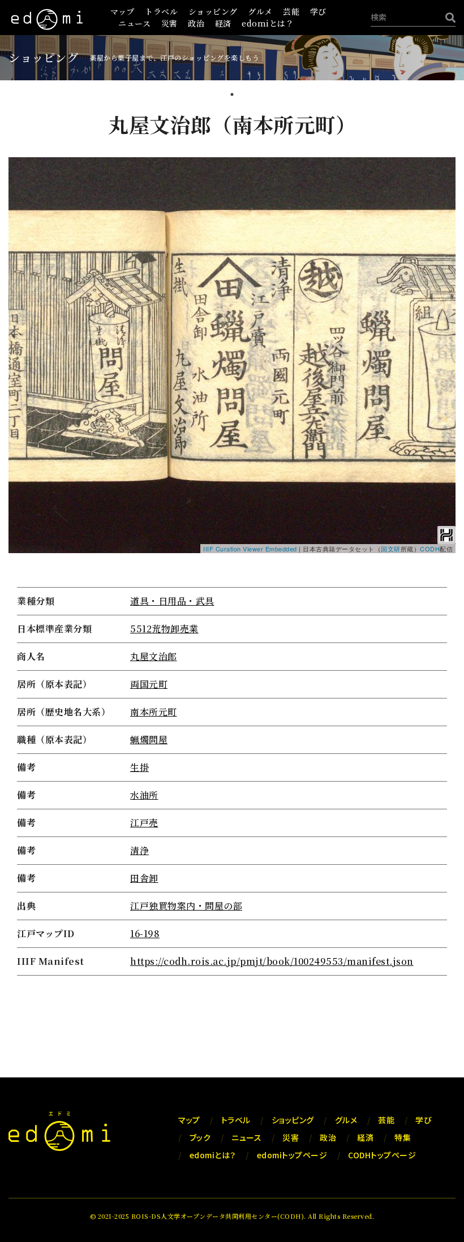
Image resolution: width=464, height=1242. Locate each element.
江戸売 (144, 822)
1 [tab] (232, 96)
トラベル (161, 11)
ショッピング (213, 11)
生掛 (139, 767)
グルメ (260, 11)
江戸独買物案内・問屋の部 (186, 905)
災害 (169, 23)
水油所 (144, 794)
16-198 (145, 933)
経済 (223, 23)
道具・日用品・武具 (172, 600)
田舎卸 (144, 878)
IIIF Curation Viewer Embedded (250, 548)
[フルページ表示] (23, 214)
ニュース (134, 23)
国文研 (391, 548)
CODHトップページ (382, 1155)
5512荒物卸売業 (164, 628)
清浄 (139, 850)
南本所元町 (153, 711)
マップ (122, 11)
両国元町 (148, 684)
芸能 (291, 11)
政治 (196, 23)
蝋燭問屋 (148, 739)
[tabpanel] (232, 545)
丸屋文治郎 (153, 656)
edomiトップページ (292, 1155)
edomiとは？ (268, 23)
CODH (430, 548)
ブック (200, 1137)
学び (318, 11)
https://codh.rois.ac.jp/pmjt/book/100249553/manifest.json (272, 961)
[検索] (448, 17)
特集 (402, 1137)
